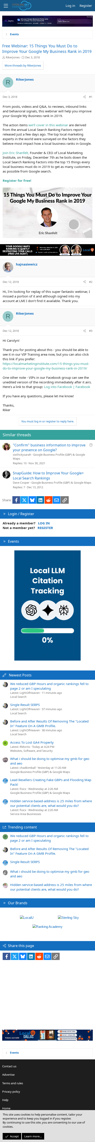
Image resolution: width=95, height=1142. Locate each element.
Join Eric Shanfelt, (16, 152)
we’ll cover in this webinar (48, 125)
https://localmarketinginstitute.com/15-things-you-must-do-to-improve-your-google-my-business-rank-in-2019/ (46, 365)
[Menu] (6, 5)
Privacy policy (11, 1092)
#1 (90, 97)
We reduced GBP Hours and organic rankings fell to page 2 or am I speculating (49, 686)
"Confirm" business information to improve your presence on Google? (49, 447)
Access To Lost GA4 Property (32, 742)
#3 (90, 331)
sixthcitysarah (22, 455)
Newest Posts (20, 675)
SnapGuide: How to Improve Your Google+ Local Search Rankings (48, 475)
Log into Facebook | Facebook (67, 386)
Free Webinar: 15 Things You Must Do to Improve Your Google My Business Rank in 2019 (46, 48)
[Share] (84, 96)
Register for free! (17, 180)
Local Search (18, 697)
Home (6, 1108)
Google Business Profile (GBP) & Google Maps (61, 483)
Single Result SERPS (25, 704)
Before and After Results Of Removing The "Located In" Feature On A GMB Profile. (49, 723)
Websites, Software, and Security (31, 751)
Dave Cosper (21, 483)
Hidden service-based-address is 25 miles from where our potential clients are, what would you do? (51, 803)
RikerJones (13, 57)
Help (5, 1100)
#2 (90, 282)
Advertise (8, 1075)
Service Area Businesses (25, 814)
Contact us (9, 1066)
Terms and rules (12, 1083)
